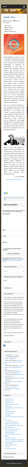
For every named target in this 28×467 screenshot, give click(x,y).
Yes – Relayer (15, 355)
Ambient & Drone (9, 402)
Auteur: (6, 29)
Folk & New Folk (9, 413)
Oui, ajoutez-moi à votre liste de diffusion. (12, 249)
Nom (4, 230)
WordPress (13, 463)
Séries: (6, 27)
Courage (20, 463)
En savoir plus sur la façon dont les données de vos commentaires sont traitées (13, 260)
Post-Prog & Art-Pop (10, 438)
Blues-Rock (8, 406)
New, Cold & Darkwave (11, 430)
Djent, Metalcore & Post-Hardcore (14, 407)
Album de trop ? (9, 400)
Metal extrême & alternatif (12, 423)
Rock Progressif (9, 443)
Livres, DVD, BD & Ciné (11, 422)
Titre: (5, 25)
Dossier (7, 409)
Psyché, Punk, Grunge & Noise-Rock (14, 441)
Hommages (8, 415)
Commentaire (7, 213)
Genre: (6, 31)
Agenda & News (9, 399)
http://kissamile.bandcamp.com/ (14, 179)
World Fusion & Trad (10, 448)
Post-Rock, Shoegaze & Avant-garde (14, 439)
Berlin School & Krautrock (12, 404)
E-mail (5, 236)
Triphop (7, 446)
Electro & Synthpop (10, 411)
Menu (4, 6)
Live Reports (8, 420)
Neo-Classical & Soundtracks (12, 429)
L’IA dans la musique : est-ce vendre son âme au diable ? (13, 362)
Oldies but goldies (9, 432)
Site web (5, 242)
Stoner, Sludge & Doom (11, 445)
